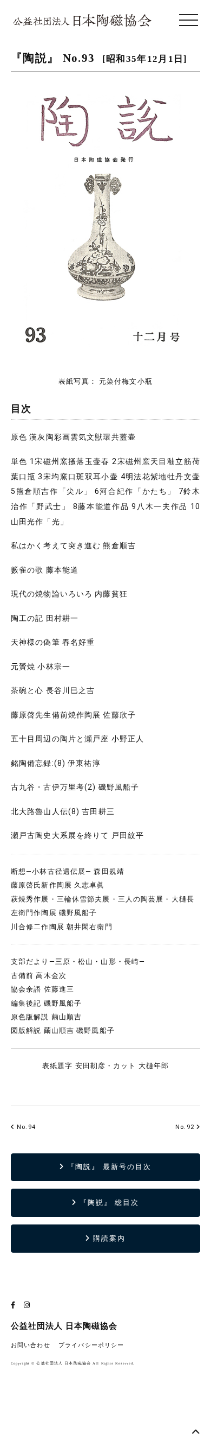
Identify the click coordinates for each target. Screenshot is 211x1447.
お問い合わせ (30, 1345)
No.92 (184, 1127)
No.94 (25, 1127)
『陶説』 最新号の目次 (107, 1167)
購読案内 (108, 1238)
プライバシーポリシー (91, 1345)
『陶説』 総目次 (108, 1202)
